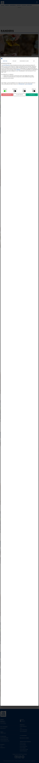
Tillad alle (32, 94)
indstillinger (18, 69)
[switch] (14, 91)
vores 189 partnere (6, 65)
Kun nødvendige (7, 94)
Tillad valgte (19, 94)
